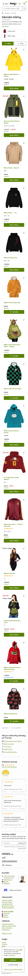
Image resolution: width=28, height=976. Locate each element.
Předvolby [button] (12, 955)
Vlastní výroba (8, 749)
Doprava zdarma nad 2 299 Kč (13, 741)
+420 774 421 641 (9, 876)
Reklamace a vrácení (8, 906)
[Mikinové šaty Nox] (14, 569)
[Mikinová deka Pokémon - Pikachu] (14, 69)
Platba (10, 902)
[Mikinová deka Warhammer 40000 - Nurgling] (14, 339)
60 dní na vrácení (9, 744)
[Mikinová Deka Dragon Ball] (14, 296)
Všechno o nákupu (7, 900)
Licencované (11, 31)
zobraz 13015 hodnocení (9, 767)
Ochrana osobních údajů (9, 926)
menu (6, 4)
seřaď (21, 43)
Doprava (4, 902)
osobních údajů (22, 848)
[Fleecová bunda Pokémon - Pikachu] (14, 116)
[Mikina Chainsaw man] (14, 252)
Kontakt (4, 942)
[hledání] (24, 8)
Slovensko (7, 913)
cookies (18, 950)
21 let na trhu (7, 746)
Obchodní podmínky (8, 924)
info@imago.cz (8, 879)
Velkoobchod (6, 929)
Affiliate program (7, 933)
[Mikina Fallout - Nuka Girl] (14, 162)
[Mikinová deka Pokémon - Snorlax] (14, 426)
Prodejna (4, 944)
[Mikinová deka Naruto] (14, 706)
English (6, 915)
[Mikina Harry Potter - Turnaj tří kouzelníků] (14, 520)
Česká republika (8, 911)
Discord (6, 881)
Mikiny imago (11, 36)
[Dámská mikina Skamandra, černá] (14, 616)
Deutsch (6, 917)
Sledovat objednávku (8, 907)
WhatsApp (7, 883)
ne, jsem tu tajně (13, 964)
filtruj (9, 43)
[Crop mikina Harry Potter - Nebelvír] (14, 473)
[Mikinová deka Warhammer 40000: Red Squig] (14, 662)
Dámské (13, 13)
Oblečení (7, 13)
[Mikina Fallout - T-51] (14, 207)
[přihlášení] (19, 4)
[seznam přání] (23, 49)
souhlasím (13, 960)
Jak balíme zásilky (7, 904)
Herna (3, 946)
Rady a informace (7, 928)
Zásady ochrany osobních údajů (13, 969)
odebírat (21, 843)
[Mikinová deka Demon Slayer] (14, 382)
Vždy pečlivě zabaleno (10, 752)
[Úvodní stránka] (2, 13)
